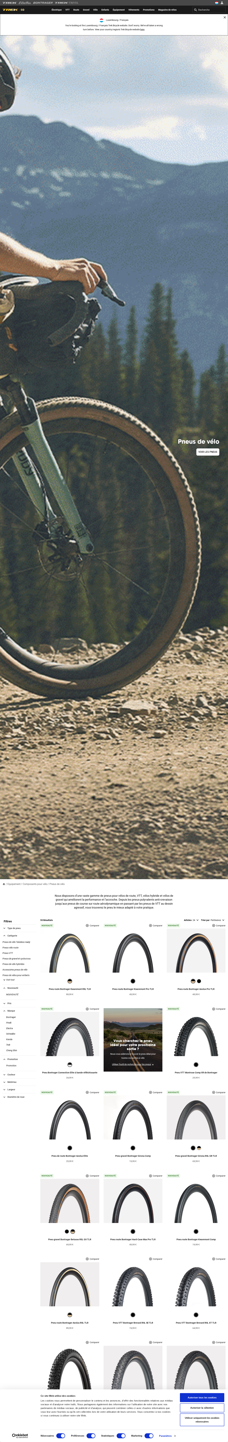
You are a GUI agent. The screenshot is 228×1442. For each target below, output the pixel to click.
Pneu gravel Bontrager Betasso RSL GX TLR (69, 1239)
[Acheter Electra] (25, 3)
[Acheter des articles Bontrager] (43, 3)
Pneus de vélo (57, 884)
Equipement (13, 884)
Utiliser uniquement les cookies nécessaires (202, 1420)
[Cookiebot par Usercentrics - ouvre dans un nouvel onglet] (20, 1436)
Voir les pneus (207, 451)
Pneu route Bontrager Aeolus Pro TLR (196, 989)
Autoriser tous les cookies (202, 1397)
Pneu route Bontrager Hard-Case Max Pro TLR (133, 1239)
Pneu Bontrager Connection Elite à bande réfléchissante (69, 1072)
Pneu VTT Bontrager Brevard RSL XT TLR (196, 1323)
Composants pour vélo (35, 884)
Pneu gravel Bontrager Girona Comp (133, 1156)
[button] (8, 980)
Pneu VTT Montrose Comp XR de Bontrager (196, 1072)
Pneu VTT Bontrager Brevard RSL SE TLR (133, 1323)
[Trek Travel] (67, 3)
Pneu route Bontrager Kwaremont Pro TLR (133, 989)
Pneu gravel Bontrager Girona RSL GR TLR (196, 1156)
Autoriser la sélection (202, 1407)
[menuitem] (57, 10)
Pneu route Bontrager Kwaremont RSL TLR (70, 989)
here (142, 29)
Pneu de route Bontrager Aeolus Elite (69, 1156)
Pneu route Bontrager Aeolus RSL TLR (69, 1323)
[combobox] (209, 10)
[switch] (91, 1435)
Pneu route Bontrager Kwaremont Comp (196, 1239)
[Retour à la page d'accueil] (3, 883)
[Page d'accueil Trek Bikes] (9, 3)
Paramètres (165, 1436)
